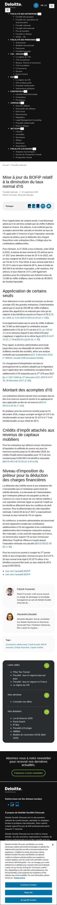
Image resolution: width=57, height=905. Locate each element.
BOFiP (43, 644)
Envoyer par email (43, 206)
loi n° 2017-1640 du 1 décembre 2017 (21, 377)
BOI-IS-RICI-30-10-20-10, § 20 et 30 (20, 461)
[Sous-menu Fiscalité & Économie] (34, 148)
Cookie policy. (19, 878)
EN (45, 5)
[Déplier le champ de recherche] (36, 5)
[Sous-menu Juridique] (22, 103)
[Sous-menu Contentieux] (25, 91)
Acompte (9, 647)
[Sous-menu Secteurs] (22, 128)
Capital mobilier (36, 647)
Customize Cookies (28, 885)
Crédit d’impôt (34, 644)
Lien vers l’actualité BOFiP (17, 571)
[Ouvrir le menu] (51, 6)
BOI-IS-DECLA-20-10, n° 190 (34, 317)
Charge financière (21, 647)
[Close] (53, 845)
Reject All (28, 892)
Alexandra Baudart (26, 195)
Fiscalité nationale (19, 165)
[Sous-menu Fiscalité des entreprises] (39, 14)
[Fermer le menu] (7, 10)
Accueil (6, 165)
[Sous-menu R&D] (16, 77)
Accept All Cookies (28, 900)
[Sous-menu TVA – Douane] (26, 54)
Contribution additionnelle (16, 644)
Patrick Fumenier (10, 195)
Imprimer (48, 206)
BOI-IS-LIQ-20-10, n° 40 (28, 339)
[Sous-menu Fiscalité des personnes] (38, 39)
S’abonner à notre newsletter (28, 773)
